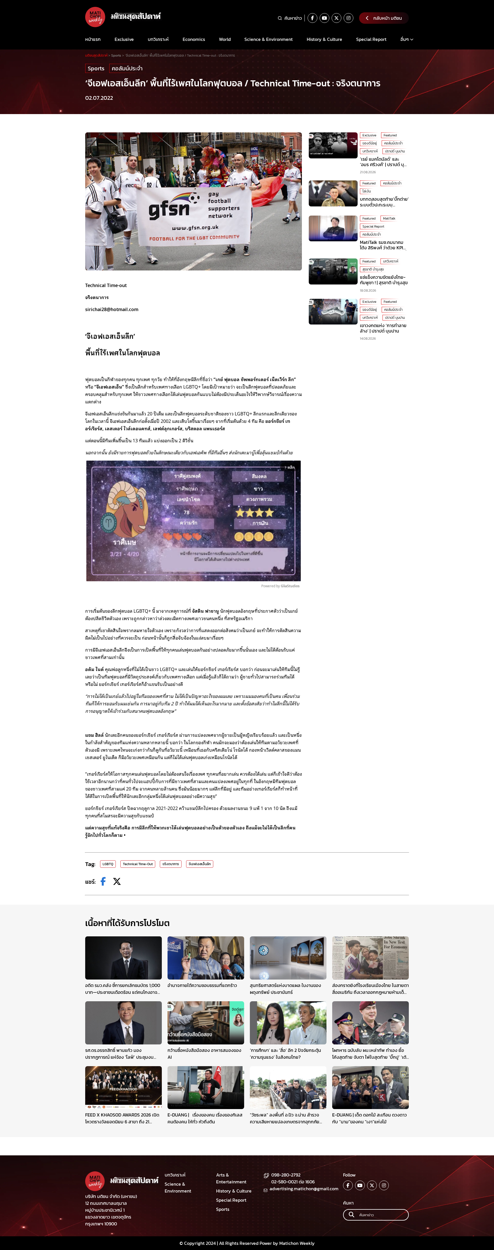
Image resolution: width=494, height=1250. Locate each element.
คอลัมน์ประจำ (127, 68)
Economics (194, 39)
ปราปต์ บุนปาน (395, 151)
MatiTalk (389, 218)
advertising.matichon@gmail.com (304, 1188)
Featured (390, 135)
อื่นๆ (405, 39)
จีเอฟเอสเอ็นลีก (200, 864)
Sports (96, 68)
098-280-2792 (285, 1174)
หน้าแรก (93, 39)
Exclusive (124, 39)
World (225, 39)
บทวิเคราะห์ (158, 39)
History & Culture (324, 39)
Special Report (371, 39)
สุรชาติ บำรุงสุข (373, 269)
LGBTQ (108, 864)
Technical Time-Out (138, 864)
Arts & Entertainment (231, 1178)
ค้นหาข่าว (293, 18)
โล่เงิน (366, 191)
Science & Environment (268, 39)
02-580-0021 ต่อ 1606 (293, 1181)
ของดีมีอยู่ (369, 143)
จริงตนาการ (170, 864)
